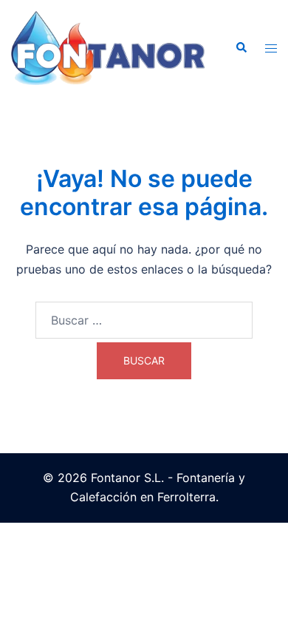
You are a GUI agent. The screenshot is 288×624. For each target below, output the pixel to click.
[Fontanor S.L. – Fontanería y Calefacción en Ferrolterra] (108, 46)
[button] (241, 48)
